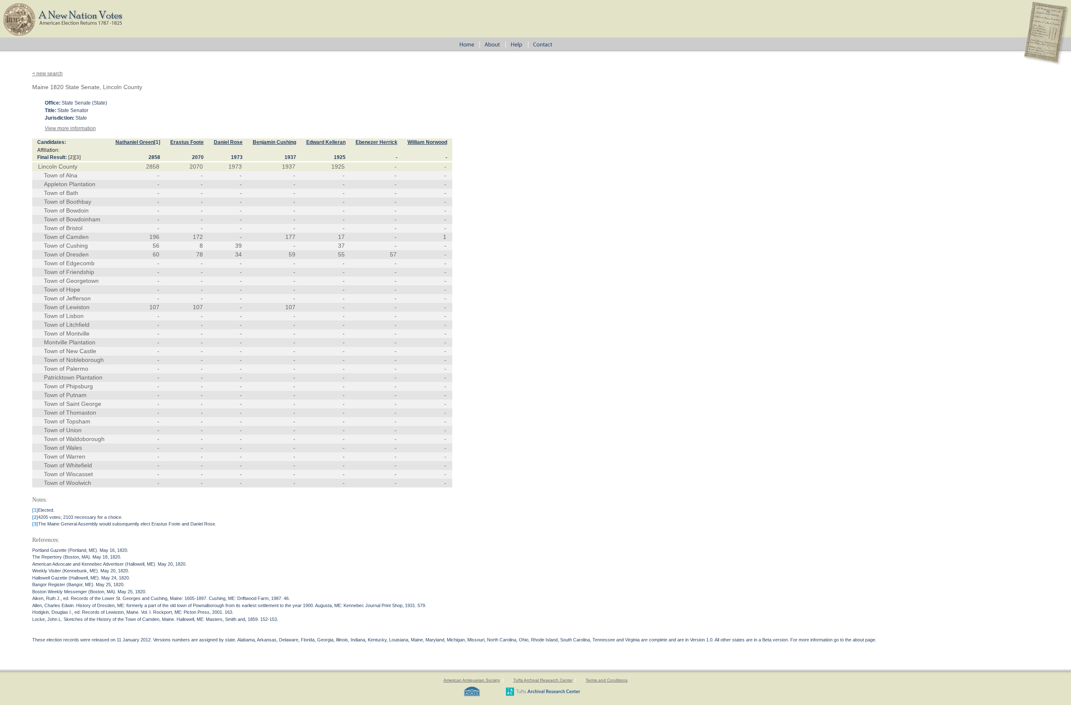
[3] (77, 157)
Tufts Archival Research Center (543, 680)
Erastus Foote (187, 142)
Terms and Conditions (607, 680)
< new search (47, 74)
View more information (70, 128)
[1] (157, 142)
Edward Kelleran (326, 142)
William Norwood (427, 142)
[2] (71, 157)
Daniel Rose (228, 142)
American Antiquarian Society (471, 680)
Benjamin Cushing (274, 142)
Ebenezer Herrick (376, 142)
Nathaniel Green (134, 142)
